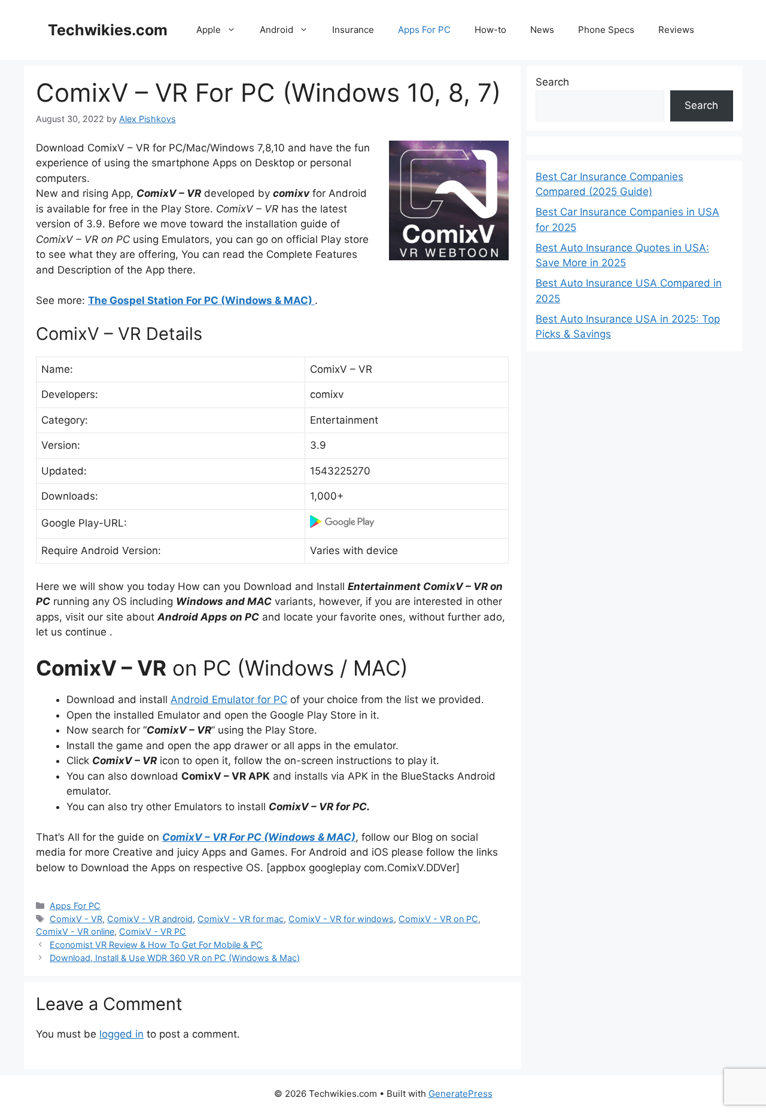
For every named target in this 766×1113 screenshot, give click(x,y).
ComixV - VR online (75, 931)
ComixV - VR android (150, 919)
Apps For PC (424, 29)
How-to (490, 29)
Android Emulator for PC (229, 699)
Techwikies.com (108, 30)
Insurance (353, 29)
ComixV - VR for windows (341, 919)
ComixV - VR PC (152, 931)
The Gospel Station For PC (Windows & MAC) (201, 300)
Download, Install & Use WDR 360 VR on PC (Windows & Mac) (175, 958)
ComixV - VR (76, 919)
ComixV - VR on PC (438, 919)
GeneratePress (460, 1093)
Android (276, 29)
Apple (208, 29)
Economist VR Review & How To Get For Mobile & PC (156, 944)
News (542, 29)
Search (552, 82)
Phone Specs (606, 29)
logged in (121, 1034)
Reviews (676, 29)
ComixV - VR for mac (240, 919)
